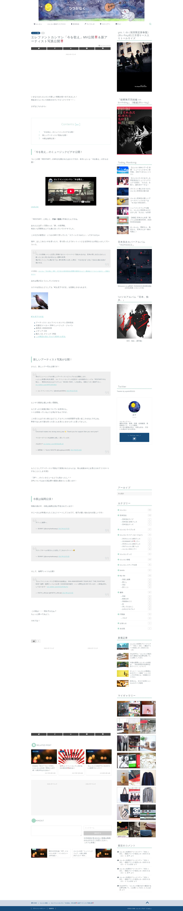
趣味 (135, 592)
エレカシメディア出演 (135, 565)
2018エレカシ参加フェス (136, 544)
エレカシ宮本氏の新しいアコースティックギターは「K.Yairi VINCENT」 (140, 200)
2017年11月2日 (72, 391)
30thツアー (106, 24)
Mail (119, 24)
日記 (136, 584)
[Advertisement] (71, 71)
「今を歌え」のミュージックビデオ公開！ (58, 132)
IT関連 (135, 614)
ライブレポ (91, 24)
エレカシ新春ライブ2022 (56, 24)
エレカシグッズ (135, 554)
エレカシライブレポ (135, 529)
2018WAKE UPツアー (136, 541)
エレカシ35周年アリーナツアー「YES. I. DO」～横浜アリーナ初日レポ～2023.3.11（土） (135, 854)
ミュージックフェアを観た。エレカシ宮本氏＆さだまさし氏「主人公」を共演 (140, 210)
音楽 (136, 596)
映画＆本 (136, 599)
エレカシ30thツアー (136, 549)
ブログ (136, 618)
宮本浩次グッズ (136, 524)
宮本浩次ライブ (136, 519)
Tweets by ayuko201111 (126, 391)
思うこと (136, 587)
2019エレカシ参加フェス (136, 539)
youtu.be (34, 207)
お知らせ (135, 623)
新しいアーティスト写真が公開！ (55, 135)
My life (135, 576)
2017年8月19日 (76, 450)
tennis (135, 570)
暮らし (136, 582)
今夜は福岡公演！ (49, 138)
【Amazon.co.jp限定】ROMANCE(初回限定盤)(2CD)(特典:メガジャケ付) (134, 287)
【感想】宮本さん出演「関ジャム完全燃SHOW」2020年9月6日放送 (140, 220)
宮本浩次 (76, 24)
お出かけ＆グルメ (136, 609)
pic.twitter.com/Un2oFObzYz (57, 587)
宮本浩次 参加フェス (136, 522)
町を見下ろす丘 (37, 316)
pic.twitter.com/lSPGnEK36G (46, 385)
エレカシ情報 (35, 33)
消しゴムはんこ (136, 606)
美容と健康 (136, 579)
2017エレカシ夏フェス (136, 546)
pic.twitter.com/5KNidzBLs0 (53, 444)
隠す (77, 125)
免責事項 (51, 908)
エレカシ (39, 24)
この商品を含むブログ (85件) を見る (51, 336)
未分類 (135, 628)
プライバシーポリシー (39, 908)
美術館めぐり (136, 601)
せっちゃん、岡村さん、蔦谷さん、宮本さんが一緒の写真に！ (140, 229)
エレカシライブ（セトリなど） (135, 535)
